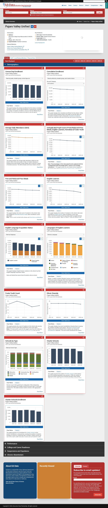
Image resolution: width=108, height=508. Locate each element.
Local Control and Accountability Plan (17, 50)
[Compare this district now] (35, 26)
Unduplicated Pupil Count (26, 330)
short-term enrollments (35, 217)
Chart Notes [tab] (10, 106)
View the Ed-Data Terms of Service (15, 481)
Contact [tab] (85, 466)
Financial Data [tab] (31, 58)
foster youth (71, 168)
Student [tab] (7, 58)
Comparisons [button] (94, 5)
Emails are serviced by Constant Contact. (87, 490)
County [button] (75, 5)
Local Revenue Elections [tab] (20, 58)
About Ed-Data (10, 483)
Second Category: (51, 81)
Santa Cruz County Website (14, 48)
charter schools (70, 373)
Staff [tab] (11, 58)
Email (75, 477)
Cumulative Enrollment (74, 115)
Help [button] (101, 5)
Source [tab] (17, 106)
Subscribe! (98, 494)
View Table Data (24, 102)
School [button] (87, 5)
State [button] (70, 5)
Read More (40, 114)
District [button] (81, 5)
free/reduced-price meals (21, 214)
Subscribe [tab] (77, 466)
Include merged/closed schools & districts (42, 15)
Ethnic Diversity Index (74, 327)
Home (64, 5)
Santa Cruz (86, 21)
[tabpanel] (24, 111)
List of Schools (39, 42)
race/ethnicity (51, 330)
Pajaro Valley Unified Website (14, 46)
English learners (63, 168)
